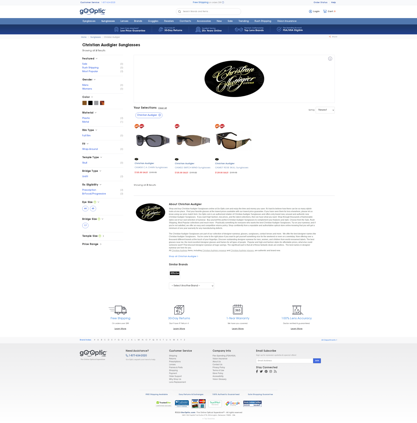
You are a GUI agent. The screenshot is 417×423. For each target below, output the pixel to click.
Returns (172, 358)
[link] (181, 403)
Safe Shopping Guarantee (260, 394)
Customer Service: (90, 3)
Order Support (175, 376)
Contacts (185, 21)
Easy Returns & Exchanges (191, 394)
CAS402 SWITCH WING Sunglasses (192, 168)
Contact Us (217, 364)
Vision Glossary (219, 379)
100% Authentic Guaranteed (225, 394)
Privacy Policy (219, 367)
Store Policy (218, 373)
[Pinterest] (266, 371)
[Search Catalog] (179, 11)
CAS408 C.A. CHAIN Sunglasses (151, 167)
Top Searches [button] (209, 418)
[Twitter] (261, 371)
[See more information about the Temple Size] (100, 236)
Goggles (153, 21)
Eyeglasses (89, 21)
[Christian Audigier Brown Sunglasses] (84, 103)
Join (317, 361)
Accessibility (218, 376)
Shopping (173, 370)
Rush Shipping (263, 21)
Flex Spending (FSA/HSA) (224, 355)
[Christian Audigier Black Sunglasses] (90, 103)
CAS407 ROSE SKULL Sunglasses (231, 168)
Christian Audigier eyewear (214, 250)
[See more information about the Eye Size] (95, 202)
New (219, 21)
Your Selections (145, 108)
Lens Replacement (177, 381)
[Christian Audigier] (330, 59)
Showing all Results (145, 185)
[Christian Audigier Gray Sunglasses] (96, 103)
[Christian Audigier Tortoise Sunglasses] (102, 103)
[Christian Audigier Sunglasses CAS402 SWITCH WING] (193, 140)
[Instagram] (270, 371)
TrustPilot (215, 404)
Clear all (162, 108)
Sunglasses (108, 21)
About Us (217, 361)
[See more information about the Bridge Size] (99, 219)
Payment (173, 373)
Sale (230, 21)
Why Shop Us (175, 379)
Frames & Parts (176, 367)
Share (334, 37)
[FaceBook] (257, 371)
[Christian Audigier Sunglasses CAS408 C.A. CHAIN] (153, 140)
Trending (243, 21)
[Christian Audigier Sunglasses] (100, 355)
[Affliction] (174, 273)
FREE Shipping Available (157, 394)
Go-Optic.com (188, 413)
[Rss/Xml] (275, 371)
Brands (138, 21)
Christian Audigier (112, 37)
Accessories (204, 21)
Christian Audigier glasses (242, 250)
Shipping (173, 355)
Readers (169, 21)
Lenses (124, 21)
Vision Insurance (220, 358)
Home (83, 37)
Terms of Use (218, 370)
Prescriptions (175, 361)
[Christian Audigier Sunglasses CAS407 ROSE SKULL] (233, 140)
